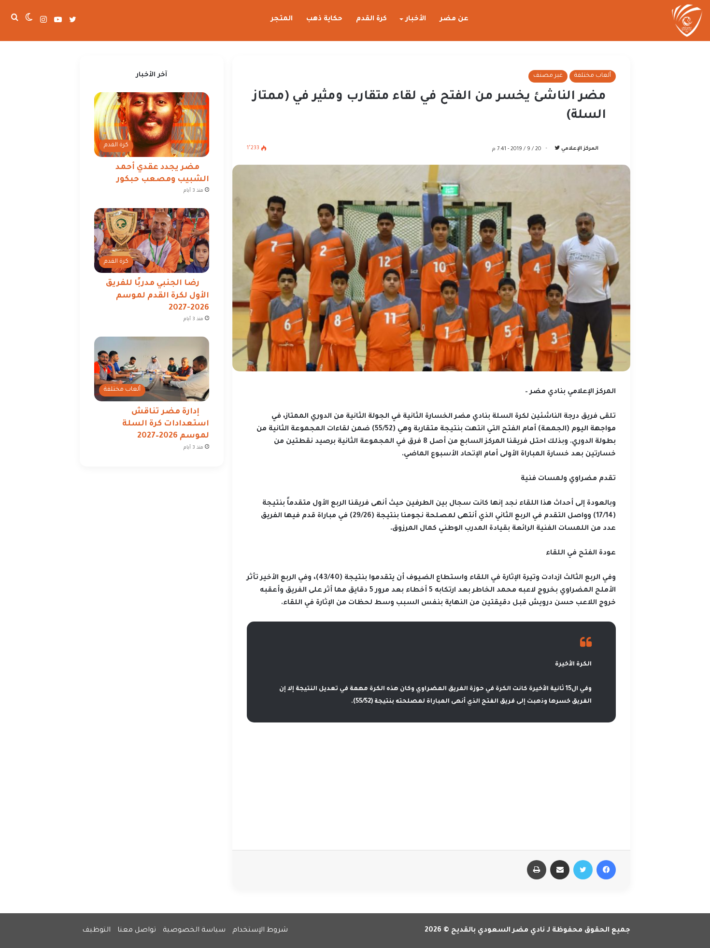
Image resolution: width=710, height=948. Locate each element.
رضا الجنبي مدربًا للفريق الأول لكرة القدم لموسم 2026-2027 (157, 295)
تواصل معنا (136, 930)
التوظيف (96, 930)
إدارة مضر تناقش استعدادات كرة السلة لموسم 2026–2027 (165, 424)
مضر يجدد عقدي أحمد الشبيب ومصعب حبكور (162, 173)
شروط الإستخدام (260, 930)
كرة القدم (371, 19)
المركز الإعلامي (579, 149)
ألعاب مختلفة (592, 75)
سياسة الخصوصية (194, 930)
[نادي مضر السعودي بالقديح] (687, 21)
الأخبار (416, 19)
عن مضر (454, 19)
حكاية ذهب (324, 19)
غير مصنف (548, 75)
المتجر (282, 19)
